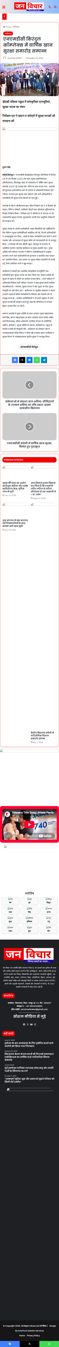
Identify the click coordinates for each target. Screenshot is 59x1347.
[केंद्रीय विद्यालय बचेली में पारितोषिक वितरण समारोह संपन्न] (44, 616)
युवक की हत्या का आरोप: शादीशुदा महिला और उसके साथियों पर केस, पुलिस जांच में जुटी (15, 487)
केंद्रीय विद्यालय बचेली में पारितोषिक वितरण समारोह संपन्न (42, 735)
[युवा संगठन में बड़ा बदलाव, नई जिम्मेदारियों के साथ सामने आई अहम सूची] (15, 510)
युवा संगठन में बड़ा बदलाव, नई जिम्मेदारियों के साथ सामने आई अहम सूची (15, 523)
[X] (27, 1024)
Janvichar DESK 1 (14, 58)
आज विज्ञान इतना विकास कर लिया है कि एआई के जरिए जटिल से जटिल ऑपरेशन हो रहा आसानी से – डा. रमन (43, 488)
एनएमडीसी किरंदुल (30, 346)
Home (8, 27)
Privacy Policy (33, 1335)
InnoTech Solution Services (31, 1330)
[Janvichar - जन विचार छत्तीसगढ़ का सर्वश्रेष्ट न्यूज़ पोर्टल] (29, 6)
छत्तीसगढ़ (16, 27)
